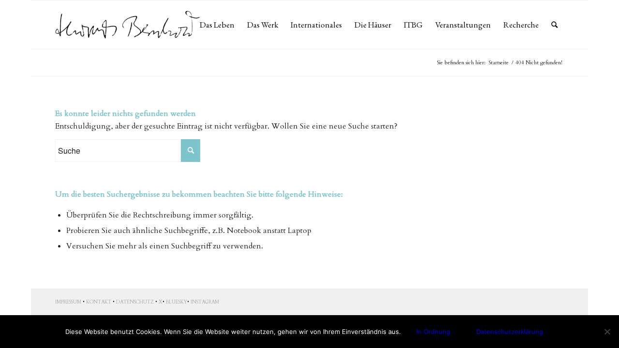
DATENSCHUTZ (135, 302)
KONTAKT (98, 302)
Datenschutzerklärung (509, 331)
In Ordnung (433, 331)
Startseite (498, 62)
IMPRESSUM (68, 302)
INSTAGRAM (205, 302)
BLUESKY (176, 302)
